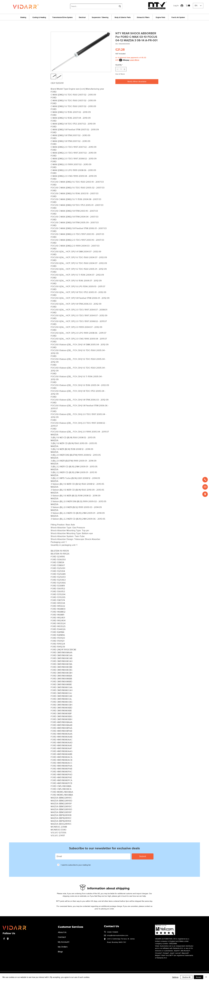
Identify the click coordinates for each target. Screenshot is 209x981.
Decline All (186, 977)
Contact (62, 937)
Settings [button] (175, 977)
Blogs (60, 951)
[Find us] (205, 494)
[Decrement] (117, 69)
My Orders (62, 946)
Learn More (134, 60)
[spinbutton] (121, 69)
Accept (198, 977)
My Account (63, 942)
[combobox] (96, 6)
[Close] (206, 977)
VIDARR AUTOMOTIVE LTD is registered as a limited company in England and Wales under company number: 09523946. (172, 941)
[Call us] (205, 479)
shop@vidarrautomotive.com (117, 935)
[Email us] (205, 487)
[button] (188, 5)
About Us (62, 932)
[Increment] (124, 69)
